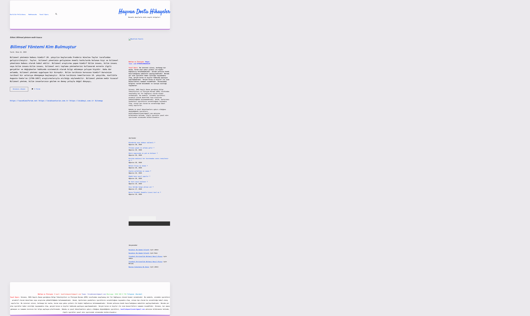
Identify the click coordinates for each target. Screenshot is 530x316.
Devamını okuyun (20, 89)
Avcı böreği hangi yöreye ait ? (141, 187)
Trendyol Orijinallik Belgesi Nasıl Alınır (146, 256)
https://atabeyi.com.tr (82, 101)
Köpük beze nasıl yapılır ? (139, 176)
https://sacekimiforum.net (24, 101)
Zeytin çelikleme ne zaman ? (140, 171)
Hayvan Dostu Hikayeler (144, 12)
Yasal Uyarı (44, 14)
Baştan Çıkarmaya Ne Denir (139, 267)
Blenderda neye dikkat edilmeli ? (142, 142)
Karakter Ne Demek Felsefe (139, 250)
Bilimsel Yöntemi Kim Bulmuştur (43, 46)
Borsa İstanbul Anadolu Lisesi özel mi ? (145, 192)
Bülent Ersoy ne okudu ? (138, 166)
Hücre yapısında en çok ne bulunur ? (143, 153)
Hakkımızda (32, 14)
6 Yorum (37, 89)
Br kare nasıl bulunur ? (138, 182)
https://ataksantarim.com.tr (53, 101)
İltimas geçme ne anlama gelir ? (141, 148)
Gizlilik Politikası (18, 14)
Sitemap (99, 101)
